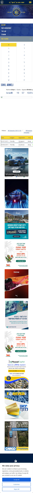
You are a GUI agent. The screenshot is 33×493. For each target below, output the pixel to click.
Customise (16, 484)
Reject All (16, 489)
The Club (3, 31)
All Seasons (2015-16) (14, 130)
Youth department (6, 28)
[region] (16, 478)
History (3, 25)
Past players (4, 39)
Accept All (16, 479)
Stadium (3, 35)
